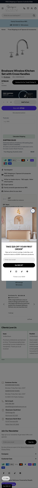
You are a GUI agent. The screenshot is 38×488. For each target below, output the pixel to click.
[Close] (33, 211)
